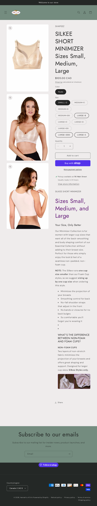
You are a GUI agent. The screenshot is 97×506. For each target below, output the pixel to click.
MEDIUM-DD (65, 116)
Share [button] (60, 402)
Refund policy (56, 497)
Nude (60, 92)
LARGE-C (64, 123)
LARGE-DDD (64, 135)
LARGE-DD (65, 129)
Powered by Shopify (40, 497)
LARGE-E (81, 135)
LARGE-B (81, 115)
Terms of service (84, 497)
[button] (5, 12)
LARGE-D (81, 123)
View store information (68, 184)
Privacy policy (69, 497)
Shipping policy (84, 500)
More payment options (73, 169)
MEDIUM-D (64, 110)
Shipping (58, 82)
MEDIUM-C (81, 103)
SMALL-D (62, 102)
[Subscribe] (69, 454)
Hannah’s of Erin (26, 497)
